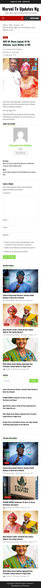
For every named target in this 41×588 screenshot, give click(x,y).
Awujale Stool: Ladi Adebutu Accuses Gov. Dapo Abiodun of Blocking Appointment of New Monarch (20, 423)
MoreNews (15, 586)
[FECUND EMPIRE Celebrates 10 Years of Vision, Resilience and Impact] (20, 488)
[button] (3, 18)
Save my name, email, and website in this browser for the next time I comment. (19, 243)
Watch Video (34, 18)
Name (5, 220)
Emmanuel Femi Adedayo (14, 49)
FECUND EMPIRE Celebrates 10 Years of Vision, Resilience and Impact (19, 503)
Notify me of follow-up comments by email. (19, 248)
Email (5, 227)
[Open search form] (22, 18)
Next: (19, 172)
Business (7, 497)
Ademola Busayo (10, 300)
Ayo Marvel (9, 369)
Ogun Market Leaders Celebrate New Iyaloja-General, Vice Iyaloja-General (18, 330)
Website (6, 235)
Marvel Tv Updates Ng (20, 9)
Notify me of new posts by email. (16, 252)
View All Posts (20, 153)
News (5, 37)
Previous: (18, 163)
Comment (7, 193)
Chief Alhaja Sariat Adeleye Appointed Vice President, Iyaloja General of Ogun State (18, 365)
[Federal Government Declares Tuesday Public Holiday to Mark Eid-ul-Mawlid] (20, 281)
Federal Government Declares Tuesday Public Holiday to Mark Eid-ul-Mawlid (18, 296)
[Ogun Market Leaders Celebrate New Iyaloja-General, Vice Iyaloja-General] (20, 315)
